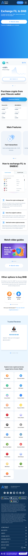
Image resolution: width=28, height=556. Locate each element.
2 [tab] (14, 86)
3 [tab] (15, 86)
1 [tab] (13, 86)
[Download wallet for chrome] (14, 501)
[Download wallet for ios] (14, 497)
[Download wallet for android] (5, 497)
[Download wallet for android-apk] (23, 497)
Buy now (13, 79)
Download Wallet (14, 99)
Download (20, 2)
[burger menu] (26, 2)
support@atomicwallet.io (15, 486)
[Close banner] (26, 552)
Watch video (15, 21)
